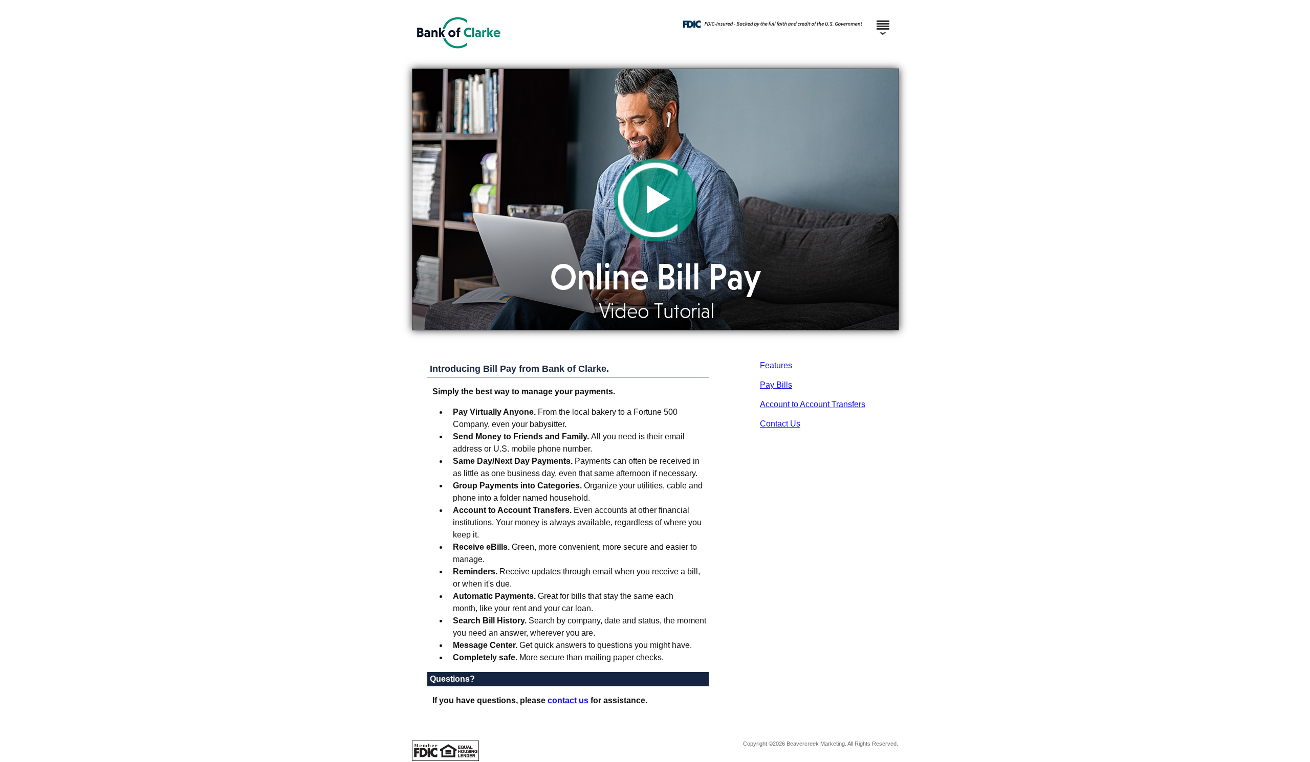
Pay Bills (776, 384)
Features (776, 365)
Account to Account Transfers (812, 404)
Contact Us (780, 423)
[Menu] (882, 20)
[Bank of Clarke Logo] (654, 58)
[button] (655, 199)
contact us (568, 700)
